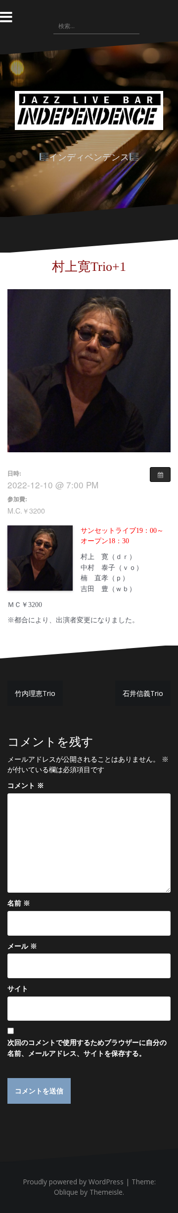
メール (22, 946)
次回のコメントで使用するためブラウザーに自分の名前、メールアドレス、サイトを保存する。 (87, 1048)
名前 (18, 903)
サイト (17, 988)
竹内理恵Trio (35, 693)
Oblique (66, 1192)
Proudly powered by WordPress (73, 1181)
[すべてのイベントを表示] (160, 474)
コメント (25, 785)
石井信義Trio (143, 693)
